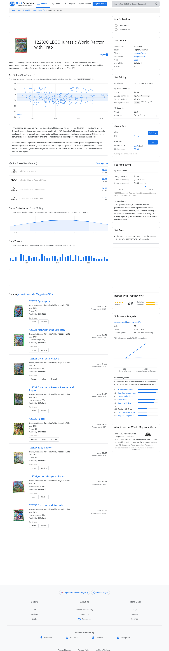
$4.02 (104, 394)
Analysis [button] (71, 3)
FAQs (135, 610)
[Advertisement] (59, 23)
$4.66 (104, 364)
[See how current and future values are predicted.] (157, 116)
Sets (13, 10)
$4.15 (104, 482)
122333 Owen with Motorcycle (46, 505)
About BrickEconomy (84, 610)
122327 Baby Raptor (40, 447)
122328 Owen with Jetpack (44, 358)
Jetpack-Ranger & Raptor (128, 416)
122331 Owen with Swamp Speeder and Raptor (51, 389)
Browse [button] (44, 3)
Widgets (134, 614)
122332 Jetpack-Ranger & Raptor (47, 476)
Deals (34, 619)
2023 (35, 308)
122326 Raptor (37, 418)
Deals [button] (57, 3)
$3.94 (104, 453)
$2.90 (104, 306)
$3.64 (104, 510)
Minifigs (34, 614)
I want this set (90, 322)
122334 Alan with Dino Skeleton (47, 329)
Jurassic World (24, 10)
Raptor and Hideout (126, 396)
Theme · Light (102, 593)
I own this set (90, 318)
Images (102, 54)
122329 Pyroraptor (39, 301)
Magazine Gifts (39, 10)
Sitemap (134, 619)
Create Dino (122, 400)
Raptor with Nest (124, 403)
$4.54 (104, 335)
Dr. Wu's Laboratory (125, 390)
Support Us (86, 619)
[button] (92, 79)
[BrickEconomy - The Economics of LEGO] (21, 4)
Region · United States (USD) (76, 593)
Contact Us (84, 614)
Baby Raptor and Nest (127, 393)
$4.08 (104, 424)
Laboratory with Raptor (127, 412)
